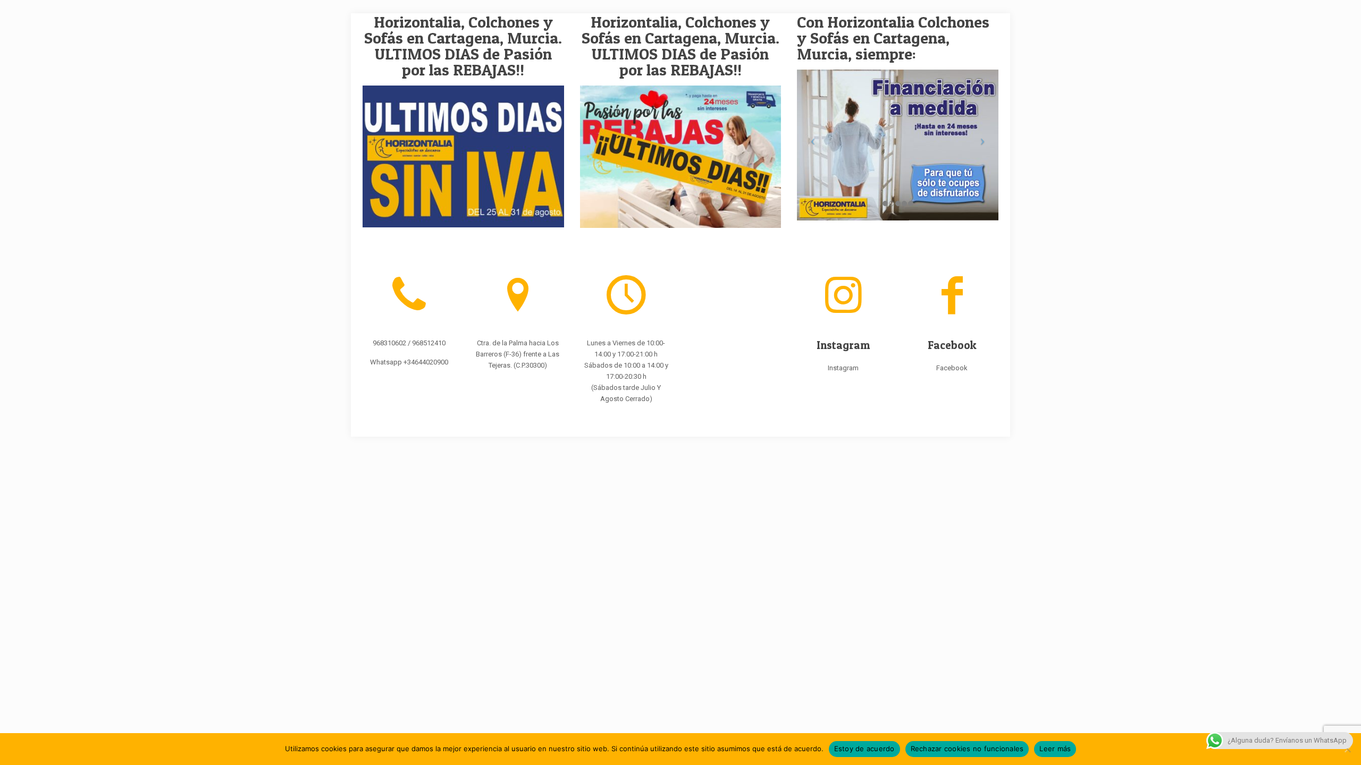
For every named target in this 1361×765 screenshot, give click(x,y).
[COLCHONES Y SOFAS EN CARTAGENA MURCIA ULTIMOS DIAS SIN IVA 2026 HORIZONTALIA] (463, 156)
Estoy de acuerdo (864, 748)
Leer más (1055, 748)
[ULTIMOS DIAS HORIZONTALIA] (681, 157)
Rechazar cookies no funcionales (967, 748)
